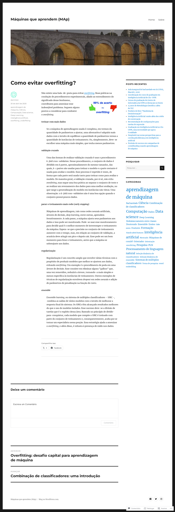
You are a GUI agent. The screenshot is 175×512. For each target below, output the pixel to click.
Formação (147, 227)
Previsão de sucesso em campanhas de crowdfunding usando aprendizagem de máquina (143, 146)
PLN (150, 245)
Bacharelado (132, 203)
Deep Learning (17, 115)
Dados (151, 212)
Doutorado (131, 224)
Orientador (139, 241)
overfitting (89, 93)
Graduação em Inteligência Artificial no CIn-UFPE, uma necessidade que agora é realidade (146, 130)
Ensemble (143, 224)
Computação (16, 112)
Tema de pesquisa (150, 263)
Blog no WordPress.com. (49, 499)
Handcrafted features (134, 233)
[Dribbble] (161, 499)
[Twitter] (156, 499)
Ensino (152, 224)
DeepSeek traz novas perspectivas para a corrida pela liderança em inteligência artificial (144, 138)
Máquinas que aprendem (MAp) (40, 19)
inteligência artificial (19, 118)
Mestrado (144, 238)
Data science (27, 112)
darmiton (15, 100)
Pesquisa (142, 245)
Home (151, 20)
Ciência (22, 110)
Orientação (150, 241)
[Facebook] (150, 499)
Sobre (161, 20)
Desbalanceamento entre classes (141, 221)
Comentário (108, 423)
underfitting (25, 121)
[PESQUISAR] (162, 168)
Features (135, 228)
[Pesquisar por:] (143, 168)
